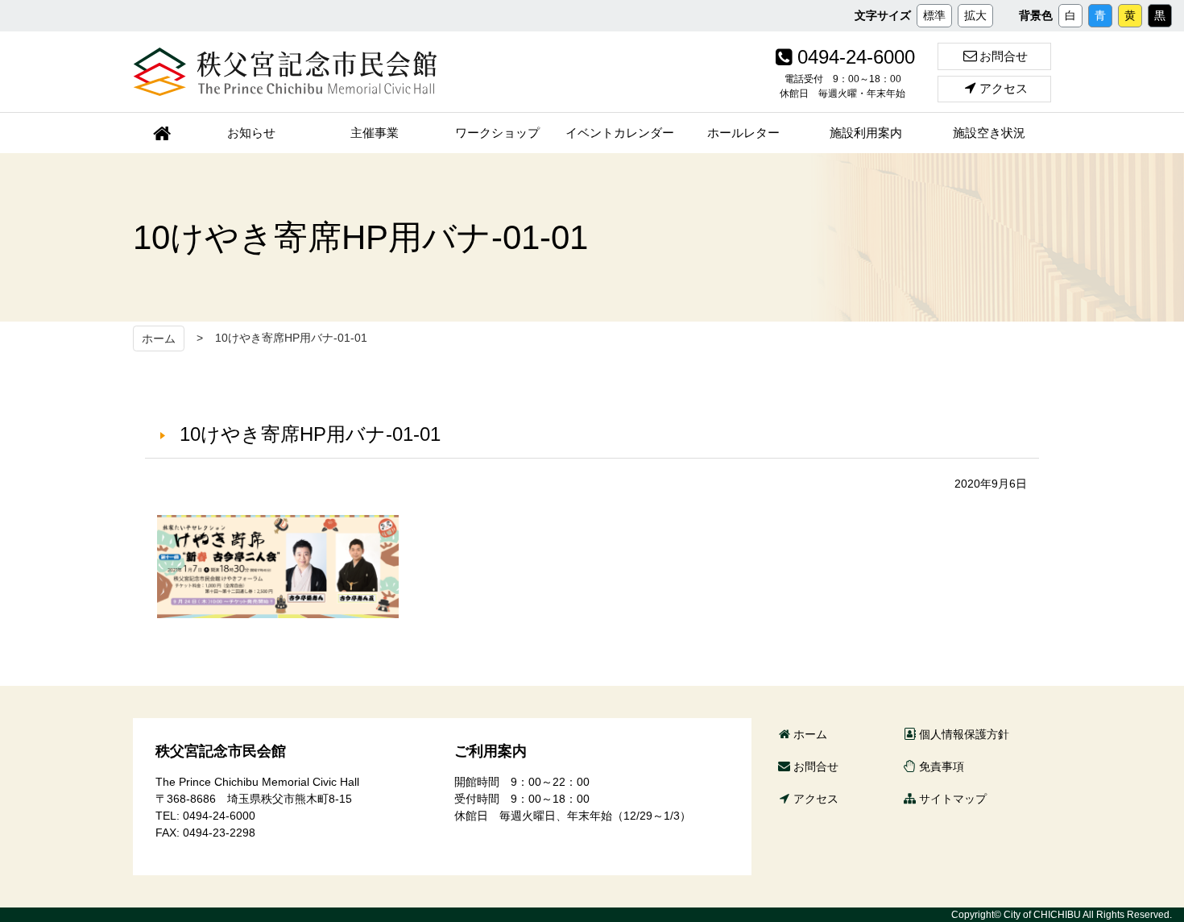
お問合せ (1003, 56)
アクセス (1003, 88)
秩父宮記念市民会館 (285, 72)
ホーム (159, 338)
